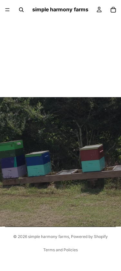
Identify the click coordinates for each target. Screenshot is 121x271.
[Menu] (7, 9)
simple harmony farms (48, 236)
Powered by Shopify (89, 236)
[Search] (21, 10)
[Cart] (113, 10)
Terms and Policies (60, 249)
